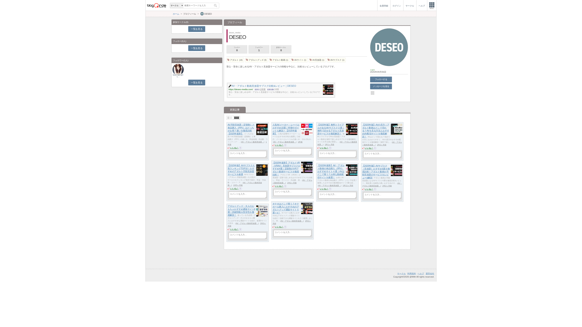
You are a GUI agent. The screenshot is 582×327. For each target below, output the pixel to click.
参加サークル (281, 49)
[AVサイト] (299, 60)
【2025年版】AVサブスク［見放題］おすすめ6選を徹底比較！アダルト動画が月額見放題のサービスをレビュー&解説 (376, 171)
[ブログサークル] (156, 5)
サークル (401, 273)
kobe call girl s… (178, 76)
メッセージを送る (381, 86)
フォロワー (259, 49)
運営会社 (430, 273)
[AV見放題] (317, 60)
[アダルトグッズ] (256, 60)
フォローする (381, 79)
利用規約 (411, 273)
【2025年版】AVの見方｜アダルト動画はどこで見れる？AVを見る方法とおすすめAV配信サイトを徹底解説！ (375, 130)
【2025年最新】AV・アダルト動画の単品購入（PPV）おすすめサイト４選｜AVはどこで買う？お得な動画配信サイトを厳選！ (331, 171)
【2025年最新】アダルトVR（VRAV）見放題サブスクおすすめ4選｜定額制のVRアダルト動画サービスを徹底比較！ (286, 168)
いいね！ (234, 148)
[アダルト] (235, 60)
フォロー (237, 49)
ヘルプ (421, 273)
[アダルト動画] (279, 60)
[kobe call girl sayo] (178, 69)
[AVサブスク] (336, 60)
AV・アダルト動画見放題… (252, 142)
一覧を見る (196, 29)
